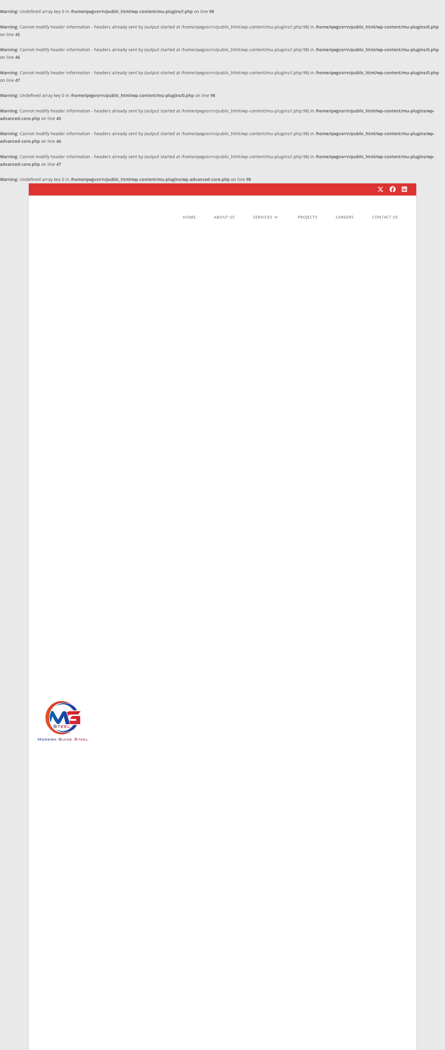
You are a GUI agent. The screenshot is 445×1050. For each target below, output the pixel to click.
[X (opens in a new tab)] (380, 189)
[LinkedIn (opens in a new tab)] (403, 189)
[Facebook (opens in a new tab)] (393, 189)
